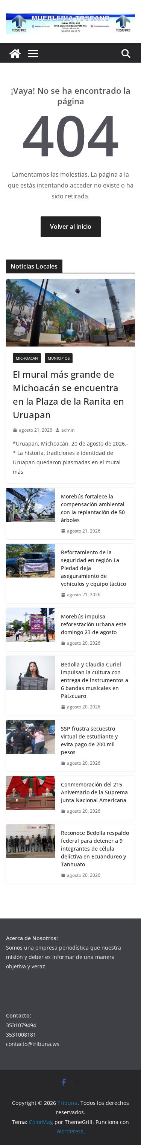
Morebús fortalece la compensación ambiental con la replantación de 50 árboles (93, 508)
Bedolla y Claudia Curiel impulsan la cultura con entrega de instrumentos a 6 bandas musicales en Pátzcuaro (94, 680)
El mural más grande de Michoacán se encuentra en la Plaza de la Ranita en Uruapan (68, 394)
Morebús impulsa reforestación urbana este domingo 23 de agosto (93, 624)
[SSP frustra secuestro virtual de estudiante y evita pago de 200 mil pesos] (30, 746)
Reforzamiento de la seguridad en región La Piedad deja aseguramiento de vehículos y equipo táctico (93, 568)
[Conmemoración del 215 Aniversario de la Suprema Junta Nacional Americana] (30, 798)
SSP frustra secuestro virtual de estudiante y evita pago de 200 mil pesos (89, 740)
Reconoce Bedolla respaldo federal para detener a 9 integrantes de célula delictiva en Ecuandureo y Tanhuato (95, 848)
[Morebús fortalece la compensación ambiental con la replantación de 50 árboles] (30, 514)
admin (67, 430)
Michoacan (27, 358)
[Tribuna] (15, 54)
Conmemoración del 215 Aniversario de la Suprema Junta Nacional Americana (94, 792)
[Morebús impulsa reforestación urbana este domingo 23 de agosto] (30, 630)
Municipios (59, 358)
